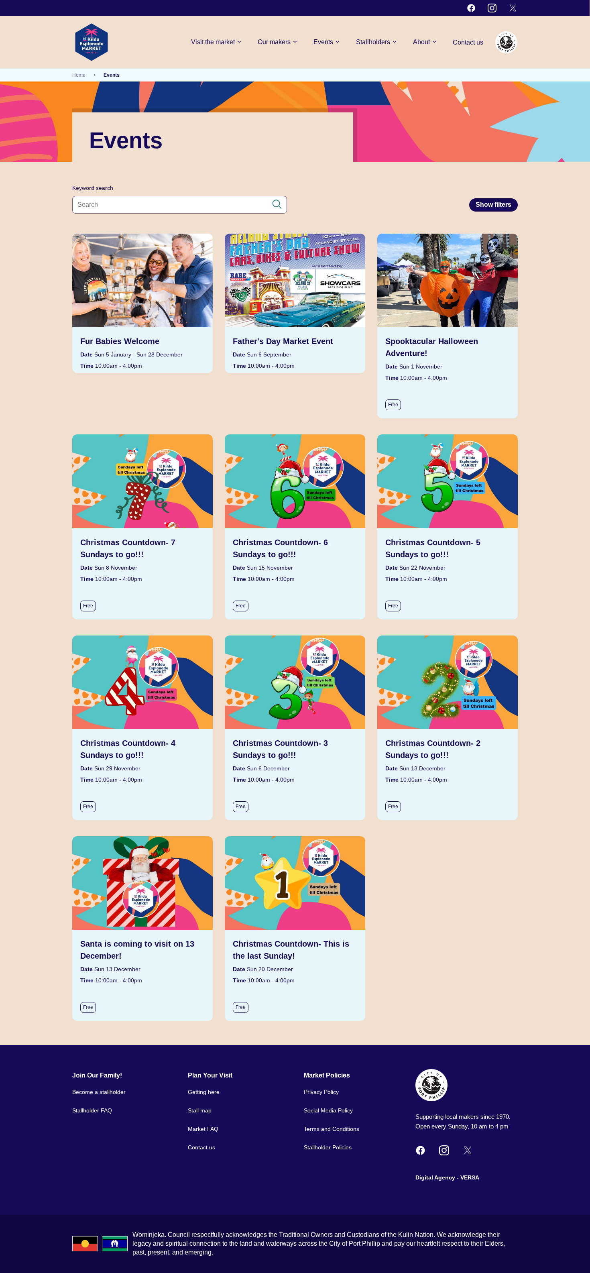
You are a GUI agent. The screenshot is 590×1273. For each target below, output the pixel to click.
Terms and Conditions (331, 1129)
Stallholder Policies (328, 1147)
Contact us (468, 42)
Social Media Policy (328, 1110)
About (421, 42)
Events (323, 42)
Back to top (553, 1256)
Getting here (204, 1092)
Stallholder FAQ (92, 1110)
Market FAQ (203, 1129)
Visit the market (213, 42)
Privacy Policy (321, 1092)
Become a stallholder (99, 1092)
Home (78, 75)
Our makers (274, 42)
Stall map (200, 1110)
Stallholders (373, 42)
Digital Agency (435, 1177)
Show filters (493, 204)
